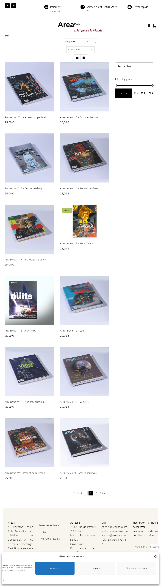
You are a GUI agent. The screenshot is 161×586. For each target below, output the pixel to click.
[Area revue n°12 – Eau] (84, 300)
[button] (154, 556)
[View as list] (84, 58)
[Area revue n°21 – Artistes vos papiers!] (29, 86)
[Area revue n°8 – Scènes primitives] (84, 442)
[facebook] (7, 5)
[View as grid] (77, 58)
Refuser (96, 568)
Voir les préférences (136, 568)
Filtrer (123, 93)
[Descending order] (95, 42)
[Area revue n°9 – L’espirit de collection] (29, 442)
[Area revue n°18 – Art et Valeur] (84, 221)
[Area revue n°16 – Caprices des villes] (84, 86)
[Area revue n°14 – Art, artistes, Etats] (84, 157)
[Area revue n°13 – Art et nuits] (29, 300)
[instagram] (13, 5)
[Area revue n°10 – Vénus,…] (84, 371)
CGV (44, 532)
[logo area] (80, 22)
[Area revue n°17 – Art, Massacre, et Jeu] (29, 229)
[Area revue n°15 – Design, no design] (29, 157)
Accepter (55, 568)
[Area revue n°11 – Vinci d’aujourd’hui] (29, 371)
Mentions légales (50, 538)
